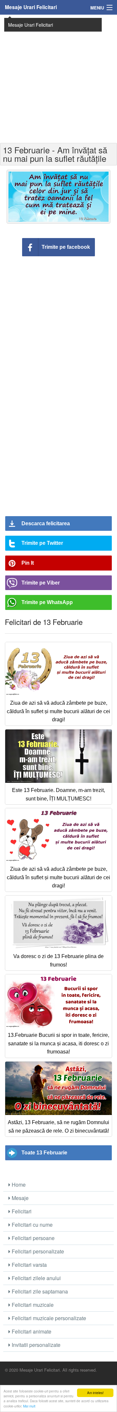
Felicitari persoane (32, 1238)
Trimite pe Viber (40, 583)
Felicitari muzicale (32, 1304)
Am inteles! (95, 1392)
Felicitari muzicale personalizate (48, 1318)
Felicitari (21, 1211)
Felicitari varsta (28, 1264)
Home (18, 1184)
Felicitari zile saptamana (39, 1291)
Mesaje (19, 1198)
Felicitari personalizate (37, 1251)
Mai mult (29, 1406)
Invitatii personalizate (35, 1344)
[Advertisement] (58, 78)
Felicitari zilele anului (35, 1278)
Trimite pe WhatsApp (47, 602)
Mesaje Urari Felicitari (31, 7)
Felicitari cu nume (31, 1224)
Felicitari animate (30, 1331)
